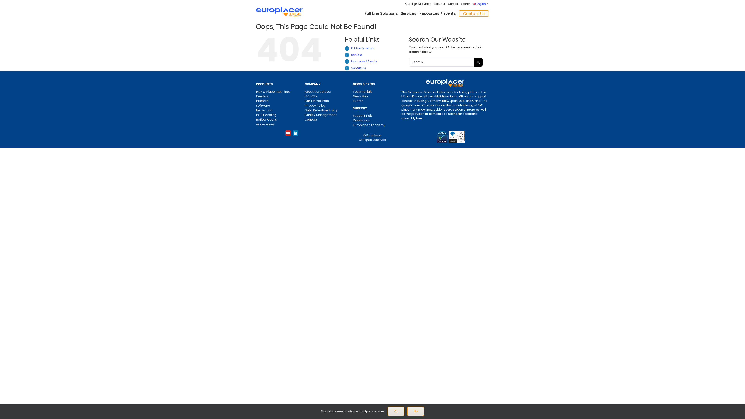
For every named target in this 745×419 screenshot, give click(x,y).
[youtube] (288, 133)
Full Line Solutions (362, 48)
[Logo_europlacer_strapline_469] (279, 8)
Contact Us (358, 68)
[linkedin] (295, 133)
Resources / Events (364, 61)
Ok (396, 411)
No (416, 411)
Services (356, 55)
